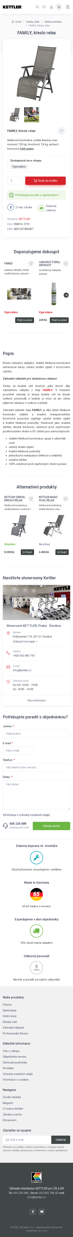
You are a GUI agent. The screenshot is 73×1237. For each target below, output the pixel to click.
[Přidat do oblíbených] (61, 131)
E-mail (8, 743)
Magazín (8, 1103)
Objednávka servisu (14, 1056)
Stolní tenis (9, 1016)
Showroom (9, 1120)
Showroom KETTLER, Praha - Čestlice (34, 626)
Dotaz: (8, 776)
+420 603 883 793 (24, 655)
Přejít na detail (24, 320)
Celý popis (27, 148)
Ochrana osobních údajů (18, 1074)
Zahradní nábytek (13, 1027)
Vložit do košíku (47, 180)
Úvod (18, 21)
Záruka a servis (12, 1114)
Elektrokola (9, 1010)
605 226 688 (18, 823)
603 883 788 (46, 1193)
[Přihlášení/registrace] (51, 7)
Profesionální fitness (15, 1033)
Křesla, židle (32, 21)
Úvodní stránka (12, 1097)
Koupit (29, 552)
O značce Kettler (13, 1108)
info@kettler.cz (22, 670)
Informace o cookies (16, 1079)
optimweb (42, 1230)
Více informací (36, 700)
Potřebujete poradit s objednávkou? (37, 195)
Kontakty (8, 1068)
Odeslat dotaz (51, 826)
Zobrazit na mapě (24, 641)
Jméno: (8, 726)
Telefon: (9, 760)
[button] (66, 295)
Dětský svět (10, 1022)
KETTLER (24, 219)
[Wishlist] (44, 7)
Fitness (7, 1004)
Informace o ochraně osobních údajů (26, 815)
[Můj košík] (59, 7)
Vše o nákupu (11, 1051)
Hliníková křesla (53, 21)
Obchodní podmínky (15, 1062)
